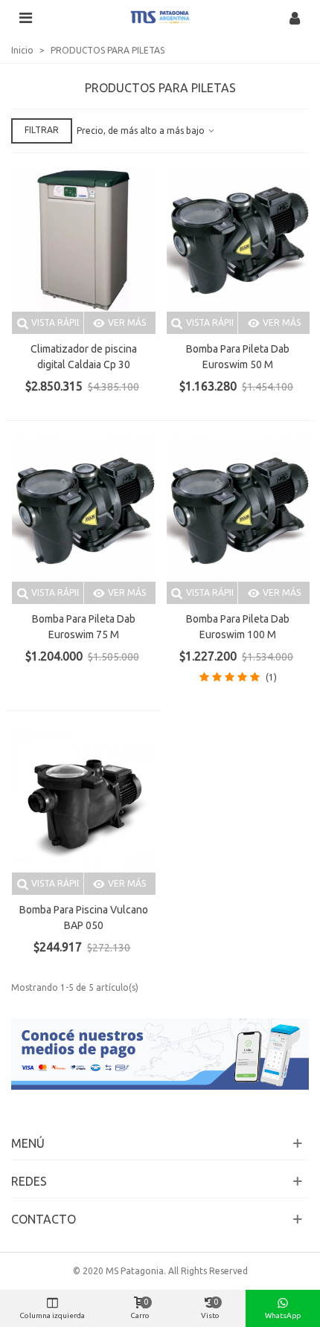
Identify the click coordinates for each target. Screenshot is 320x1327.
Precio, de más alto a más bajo (142, 130)
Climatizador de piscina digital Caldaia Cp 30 (84, 356)
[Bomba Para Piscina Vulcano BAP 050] (84, 801)
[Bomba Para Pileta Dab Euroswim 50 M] (238, 240)
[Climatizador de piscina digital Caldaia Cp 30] (84, 240)
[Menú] (25, 17)
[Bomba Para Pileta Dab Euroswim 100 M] (238, 510)
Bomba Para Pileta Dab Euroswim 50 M (237, 356)
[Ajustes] (295, 17)
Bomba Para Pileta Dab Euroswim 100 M (237, 626)
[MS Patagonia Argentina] (160, 17)
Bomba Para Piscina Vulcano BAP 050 (83, 917)
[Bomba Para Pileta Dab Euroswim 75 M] (84, 510)
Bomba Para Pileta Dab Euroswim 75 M (83, 626)
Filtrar (42, 130)
